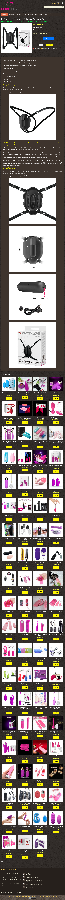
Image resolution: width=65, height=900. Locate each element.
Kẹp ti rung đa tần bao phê (40, 850)
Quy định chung (16, 896)
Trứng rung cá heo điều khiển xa (24, 392)
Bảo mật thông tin (55, 896)
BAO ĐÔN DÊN (46, 14)
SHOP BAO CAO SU (38, 14)
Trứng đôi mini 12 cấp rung (56, 803)
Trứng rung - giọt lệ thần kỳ (9, 587)
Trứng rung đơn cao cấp (25, 611)
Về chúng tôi (9, 896)
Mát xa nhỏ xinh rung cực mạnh (9, 780)
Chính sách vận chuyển (45, 896)
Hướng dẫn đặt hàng (34, 896)
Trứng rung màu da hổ (55, 780)
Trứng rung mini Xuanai (24, 441)
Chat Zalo (49, 39)
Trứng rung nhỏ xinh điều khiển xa (25, 780)
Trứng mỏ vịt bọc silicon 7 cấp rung (56, 538)
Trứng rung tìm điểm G (9, 634)
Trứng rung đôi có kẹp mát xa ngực (56, 634)
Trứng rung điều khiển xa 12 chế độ (25, 489)
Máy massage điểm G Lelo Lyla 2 (56, 683)
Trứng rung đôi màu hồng (40, 780)
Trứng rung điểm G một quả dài (40, 731)
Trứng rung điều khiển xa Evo (25, 465)
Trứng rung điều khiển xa (40, 562)
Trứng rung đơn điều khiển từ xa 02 (40, 803)
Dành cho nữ (19, 14)
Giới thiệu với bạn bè (53, 48)
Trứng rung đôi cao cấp (9, 611)
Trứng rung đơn (40, 587)
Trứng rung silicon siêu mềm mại (9, 562)
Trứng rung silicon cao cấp (24, 634)
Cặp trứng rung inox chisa (9, 538)
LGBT (25, 14)
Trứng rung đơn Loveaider (24, 683)
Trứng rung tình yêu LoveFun (56, 611)
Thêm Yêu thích (37, 48)
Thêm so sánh (44, 48)
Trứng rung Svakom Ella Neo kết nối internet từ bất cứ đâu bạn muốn (24, 851)
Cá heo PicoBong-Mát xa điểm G (24, 826)
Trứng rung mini (40, 755)
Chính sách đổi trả (24, 896)
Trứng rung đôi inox (9, 803)
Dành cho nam (12, 14)
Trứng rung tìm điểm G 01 (56, 562)
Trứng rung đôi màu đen (25, 803)
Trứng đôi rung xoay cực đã (40, 611)
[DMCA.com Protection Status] (32, 898)
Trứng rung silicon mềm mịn (9, 755)
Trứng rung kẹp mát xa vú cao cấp (9, 658)
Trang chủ (4, 14)
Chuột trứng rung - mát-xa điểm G (40, 658)
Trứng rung (30, 14)
